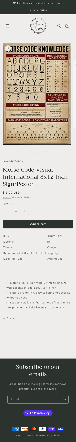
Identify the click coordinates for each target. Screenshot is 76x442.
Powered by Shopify (50, 435)
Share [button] (10, 318)
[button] (7, 26)
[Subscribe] (64, 399)
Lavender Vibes (32, 435)
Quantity (7, 203)
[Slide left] (30, 152)
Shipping (7, 198)
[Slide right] (46, 152)
